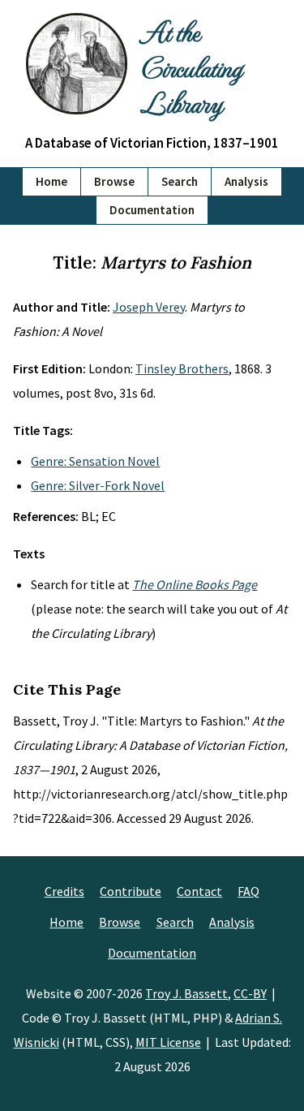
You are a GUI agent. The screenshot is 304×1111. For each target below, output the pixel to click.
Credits (64, 891)
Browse (114, 181)
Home (51, 181)
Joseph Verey (149, 307)
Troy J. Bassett (186, 993)
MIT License (168, 1042)
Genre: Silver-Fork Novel (98, 485)
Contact (199, 891)
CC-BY (250, 993)
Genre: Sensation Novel (95, 461)
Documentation (152, 209)
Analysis (246, 181)
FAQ (248, 891)
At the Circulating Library (191, 66)
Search (179, 181)
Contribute (130, 891)
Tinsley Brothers (182, 368)
